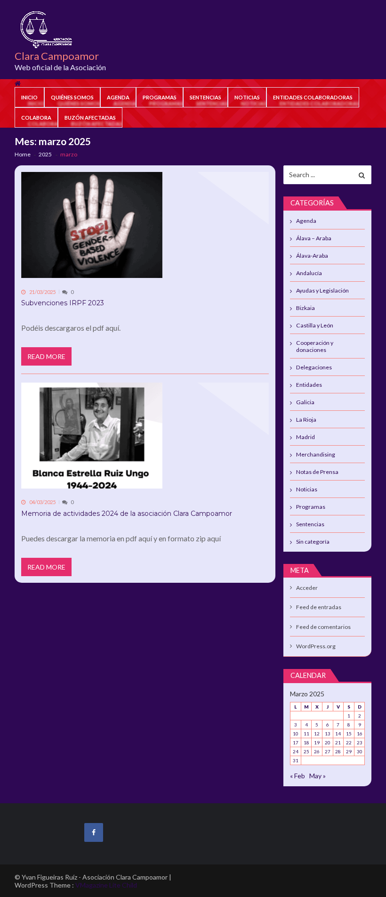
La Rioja (306, 419)
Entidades (309, 384)
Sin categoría (313, 541)
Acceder (307, 587)
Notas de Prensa (317, 471)
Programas (160, 97)
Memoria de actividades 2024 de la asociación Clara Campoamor (126, 513)
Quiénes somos (72, 97)
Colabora (36, 117)
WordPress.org (316, 646)
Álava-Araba (312, 255)
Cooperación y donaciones (314, 346)
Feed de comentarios (323, 626)
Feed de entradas (318, 607)
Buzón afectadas (90, 117)
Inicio (29, 97)
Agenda (118, 97)
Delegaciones (314, 367)
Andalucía (309, 273)
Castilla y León (314, 325)
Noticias (247, 97)
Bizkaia (305, 307)
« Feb (297, 776)
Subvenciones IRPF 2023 (62, 303)
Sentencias (205, 97)
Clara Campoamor (57, 56)
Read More (46, 356)
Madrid (305, 436)
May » (317, 776)
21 (338, 742)
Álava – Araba (313, 238)
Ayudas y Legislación (322, 290)
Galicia (305, 402)
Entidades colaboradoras (313, 97)
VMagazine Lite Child (106, 885)
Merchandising (315, 454)
